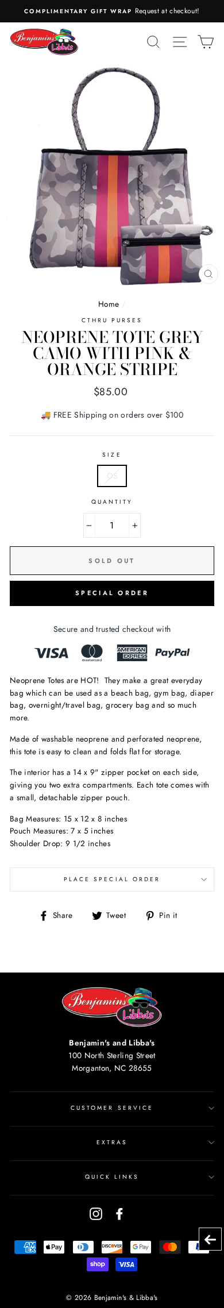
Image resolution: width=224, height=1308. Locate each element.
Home (108, 304)
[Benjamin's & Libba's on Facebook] (119, 1213)
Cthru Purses (112, 320)
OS (112, 475)
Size (111, 454)
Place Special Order (112, 879)
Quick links (112, 1176)
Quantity (112, 501)
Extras (112, 1142)
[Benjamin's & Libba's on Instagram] (96, 1213)
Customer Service (112, 1107)
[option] (112, 11)
